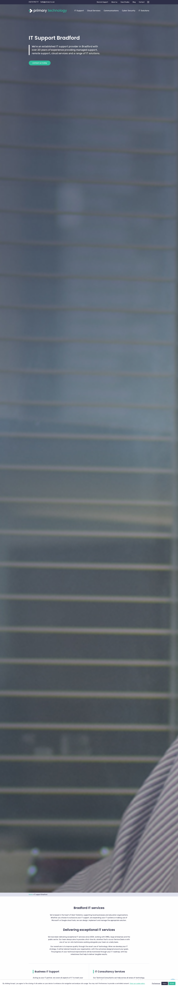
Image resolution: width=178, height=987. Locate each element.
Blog (134, 2)
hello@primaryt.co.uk (47, 2)
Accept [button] (172, 983)
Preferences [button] (156, 983)
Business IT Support (47, 971)
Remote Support (102, 2)
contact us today (39, 63)
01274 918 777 (34, 2)
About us (114, 2)
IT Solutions (144, 10)
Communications (111, 10)
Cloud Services (93, 10)
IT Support (79, 10)
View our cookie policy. (137, 983)
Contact (142, 2)
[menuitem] (79, 10)
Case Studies (125, 2)
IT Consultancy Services (110, 971)
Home (31, 894)
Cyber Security (128, 10)
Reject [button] (165, 983)
